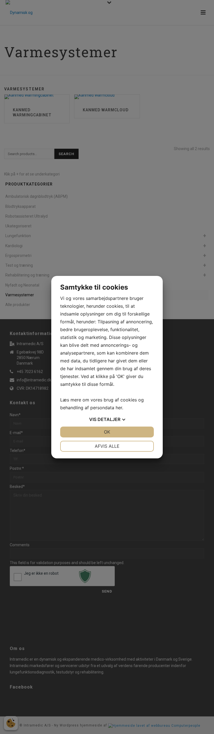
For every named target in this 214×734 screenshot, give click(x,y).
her (119, 407)
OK (107, 432)
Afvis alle (107, 446)
